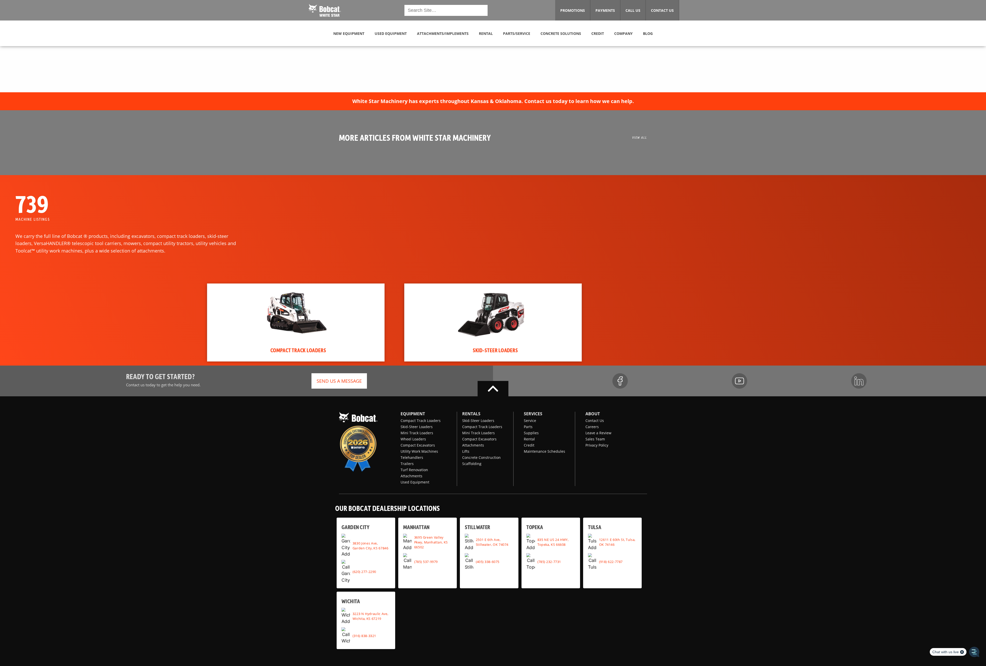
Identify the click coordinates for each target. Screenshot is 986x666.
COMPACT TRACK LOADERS (298, 350)
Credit (529, 445)
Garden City (355, 527)
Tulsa (594, 527)
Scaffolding (471, 463)
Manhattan (416, 527)
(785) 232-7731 (549, 561)
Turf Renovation (414, 469)
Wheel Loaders (413, 439)
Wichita (351, 600)
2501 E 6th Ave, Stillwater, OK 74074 (492, 542)
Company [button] (623, 33)
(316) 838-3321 (364, 635)
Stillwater (477, 527)
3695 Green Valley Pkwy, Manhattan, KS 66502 (431, 542)
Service (530, 420)
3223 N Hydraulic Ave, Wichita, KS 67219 (370, 616)
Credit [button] (597, 33)
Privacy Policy (596, 445)
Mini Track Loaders (417, 432)
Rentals (471, 414)
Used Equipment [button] (391, 33)
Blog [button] (648, 33)
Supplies (531, 432)
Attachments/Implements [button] (443, 33)
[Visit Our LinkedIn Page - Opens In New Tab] (859, 381)
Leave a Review (598, 432)
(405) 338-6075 (487, 561)
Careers (592, 426)
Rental (529, 439)
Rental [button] (486, 33)
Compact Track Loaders (421, 420)
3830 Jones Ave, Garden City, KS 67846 (370, 545)
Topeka (534, 527)
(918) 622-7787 (611, 561)
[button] (325, 10)
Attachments (411, 475)
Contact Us (594, 420)
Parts (528, 426)
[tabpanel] (295, 322)
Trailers (407, 463)
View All (639, 137)
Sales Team (595, 439)
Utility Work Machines (419, 451)
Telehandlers (412, 457)
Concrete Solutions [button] (561, 33)
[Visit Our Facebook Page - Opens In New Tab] (620, 381)
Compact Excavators (418, 445)
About (592, 414)
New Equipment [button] (348, 33)
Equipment (413, 414)
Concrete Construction (481, 457)
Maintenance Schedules (544, 451)
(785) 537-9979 (426, 561)
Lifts (465, 451)
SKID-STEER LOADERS (495, 350)
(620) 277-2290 (364, 571)
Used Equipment (415, 482)
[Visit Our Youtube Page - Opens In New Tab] (739, 381)
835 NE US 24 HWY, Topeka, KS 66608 (552, 542)
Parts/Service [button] (516, 33)
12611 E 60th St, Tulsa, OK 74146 (617, 542)
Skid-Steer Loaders (417, 426)
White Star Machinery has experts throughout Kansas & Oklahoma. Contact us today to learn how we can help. (493, 101)
